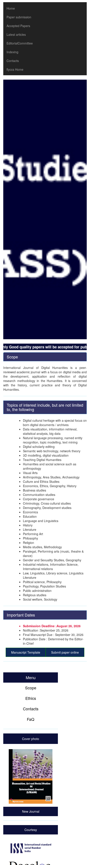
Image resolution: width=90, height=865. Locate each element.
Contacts (13, 60)
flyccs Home (15, 69)
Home (11, 8)
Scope (30, 687)
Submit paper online (65, 652)
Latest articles (16, 34)
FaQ (30, 719)
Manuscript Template (25, 652)
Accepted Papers (18, 26)
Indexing (12, 52)
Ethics (30, 698)
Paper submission (19, 17)
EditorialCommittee (20, 43)
